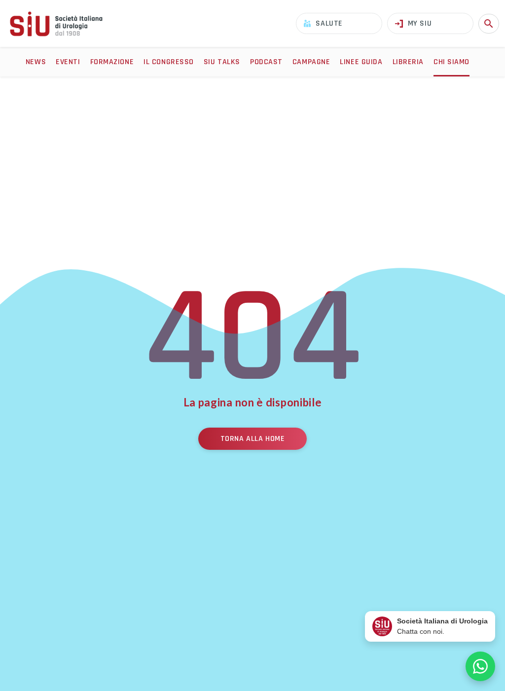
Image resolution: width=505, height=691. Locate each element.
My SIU (420, 23)
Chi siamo (451, 62)
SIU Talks (222, 62)
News (36, 62)
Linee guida (361, 62)
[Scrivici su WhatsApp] (480, 666)
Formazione (112, 62)
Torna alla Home (252, 439)
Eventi (68, 62)
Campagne (311, 62)
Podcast (266, 62)
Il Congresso (169, 62)
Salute (329, 23)
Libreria (408, 62)
